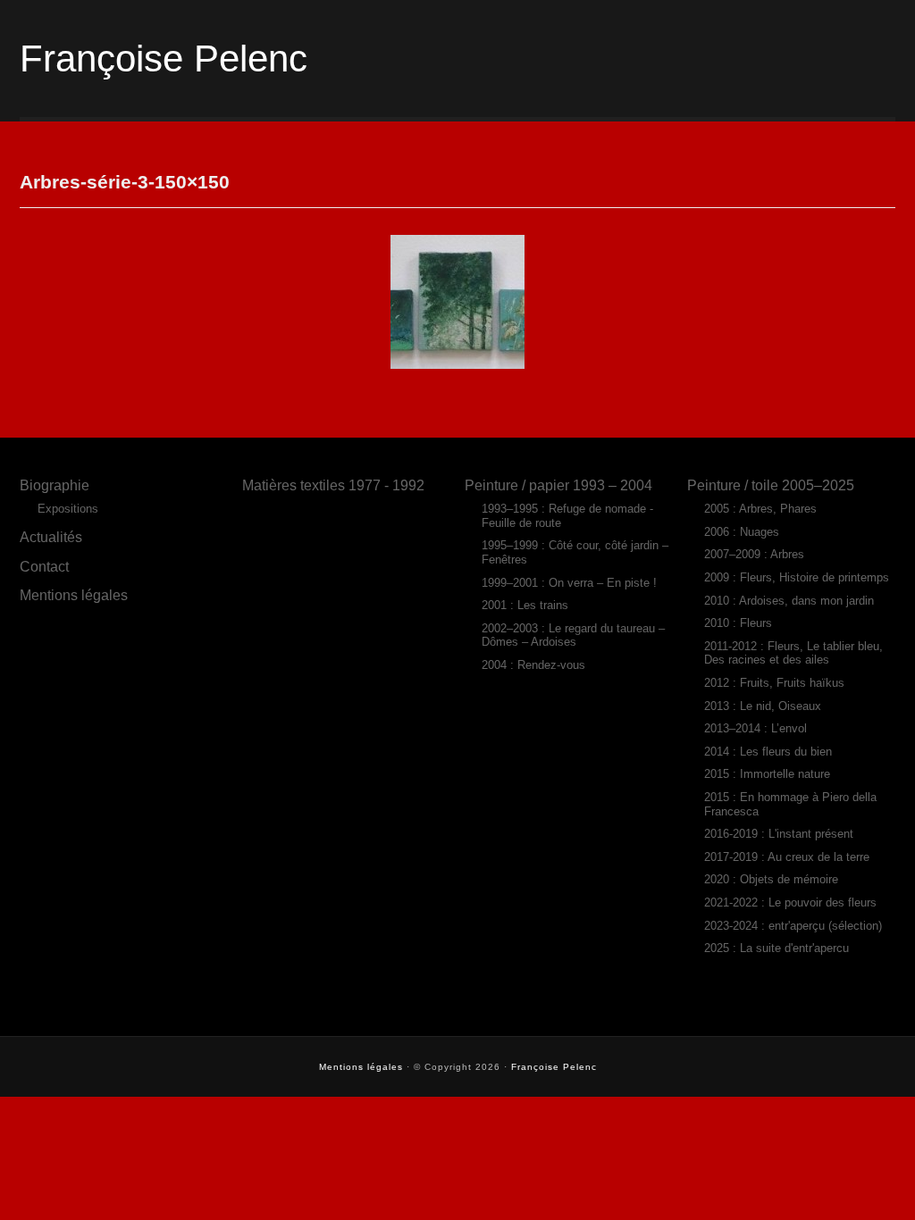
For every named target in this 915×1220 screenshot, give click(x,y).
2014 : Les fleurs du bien (768, 751)
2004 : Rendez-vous (533, 665)
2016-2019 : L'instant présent (778, 833)
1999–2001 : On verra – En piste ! (569, 582)
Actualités (51, 537)
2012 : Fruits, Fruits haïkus (774, 682)
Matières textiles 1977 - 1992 (333, 485)
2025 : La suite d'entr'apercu (776, 948)
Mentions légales (74, 595)
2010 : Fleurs (738, 623)
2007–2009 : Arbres (754, 554)
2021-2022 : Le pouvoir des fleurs (790, 902)
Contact (44, 566)
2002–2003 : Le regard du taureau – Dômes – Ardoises (573, 635)
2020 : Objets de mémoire (771, 879)
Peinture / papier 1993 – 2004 (558, 485)
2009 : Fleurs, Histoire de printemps (796, 577)
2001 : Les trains (525, 605)
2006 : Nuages (741, 532)
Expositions (68, 508)
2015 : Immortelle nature (767, 774)
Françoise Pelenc (163, 58)
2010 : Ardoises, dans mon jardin (789, 600)
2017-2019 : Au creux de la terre (786, 857)
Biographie (54, 485)
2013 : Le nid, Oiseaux (762, 706)
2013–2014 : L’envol (755, 728)
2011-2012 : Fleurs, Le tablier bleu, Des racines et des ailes (793, 653)
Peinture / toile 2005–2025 (770, 485)
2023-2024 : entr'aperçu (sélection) (793, 925)
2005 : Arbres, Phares (760, 508)
